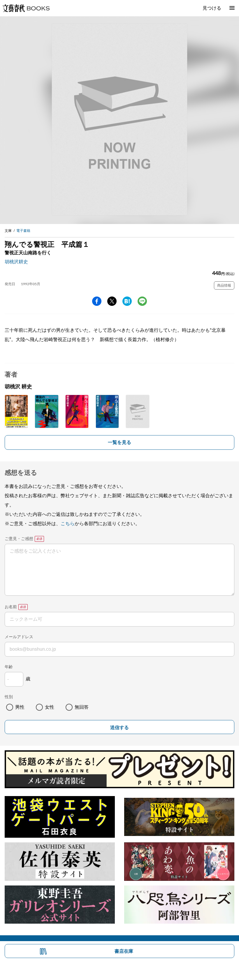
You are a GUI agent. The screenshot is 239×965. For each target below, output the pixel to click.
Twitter (112, 301)
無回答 (82, 707)
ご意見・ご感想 (19, 539)
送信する (119, 727)
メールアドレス (19, 637)
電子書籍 (23, 230)
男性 (19, 707)
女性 (49, 707)
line (142, 301)
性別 (9, 697)
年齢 (9, 667)
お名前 (11, 607)
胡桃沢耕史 (16, 262)
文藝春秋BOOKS (26, 8)
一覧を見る (119, 442)
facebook (96, 301)
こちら (68, 523)
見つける (212, 8)
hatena (127, 301)
